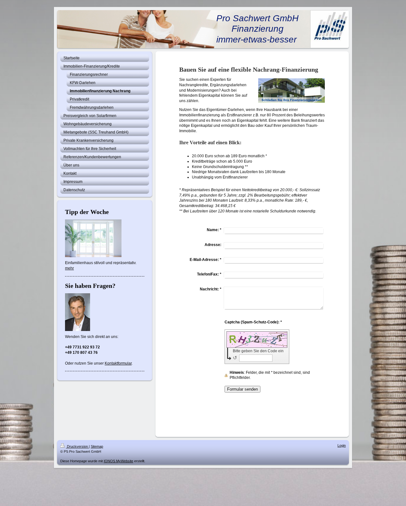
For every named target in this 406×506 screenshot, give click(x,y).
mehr (69, 268)
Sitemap (97, 446)
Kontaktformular (118, 363)
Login (341, 445)
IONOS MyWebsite (118, 461)
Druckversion (77, 446)
